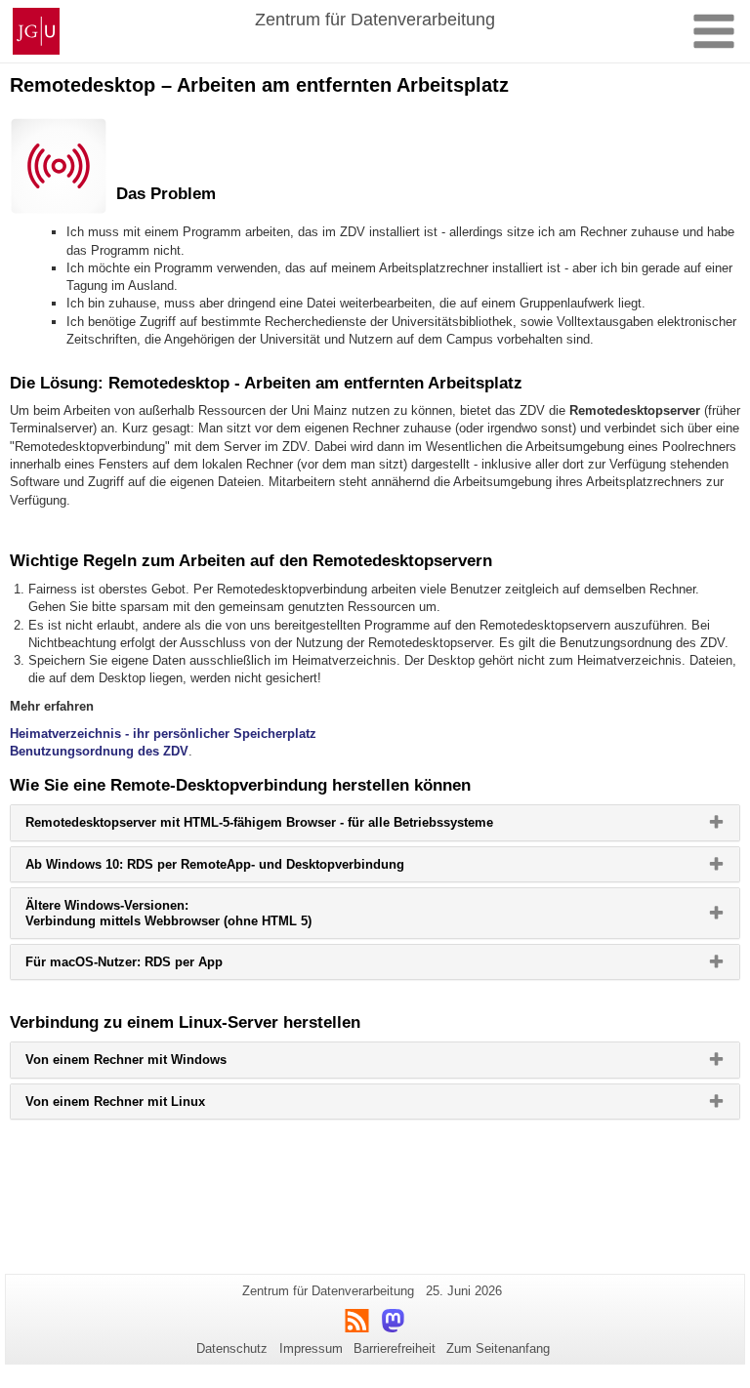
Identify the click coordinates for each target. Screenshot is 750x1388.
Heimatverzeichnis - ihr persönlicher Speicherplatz (163, 733)
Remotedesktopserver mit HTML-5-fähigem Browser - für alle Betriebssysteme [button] (291, 826)
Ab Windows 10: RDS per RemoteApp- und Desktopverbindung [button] (246, 868)
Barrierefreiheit (395, 1348)
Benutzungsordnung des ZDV (99, 751)
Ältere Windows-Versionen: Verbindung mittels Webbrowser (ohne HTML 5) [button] (200, 918)
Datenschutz (232, 1348)
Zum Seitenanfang (498, 1348)
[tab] (375, 822)
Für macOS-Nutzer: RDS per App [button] (155, 966)
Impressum (311, 1348)
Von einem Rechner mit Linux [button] (147, 1106)
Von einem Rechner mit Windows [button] (157, 1064)
